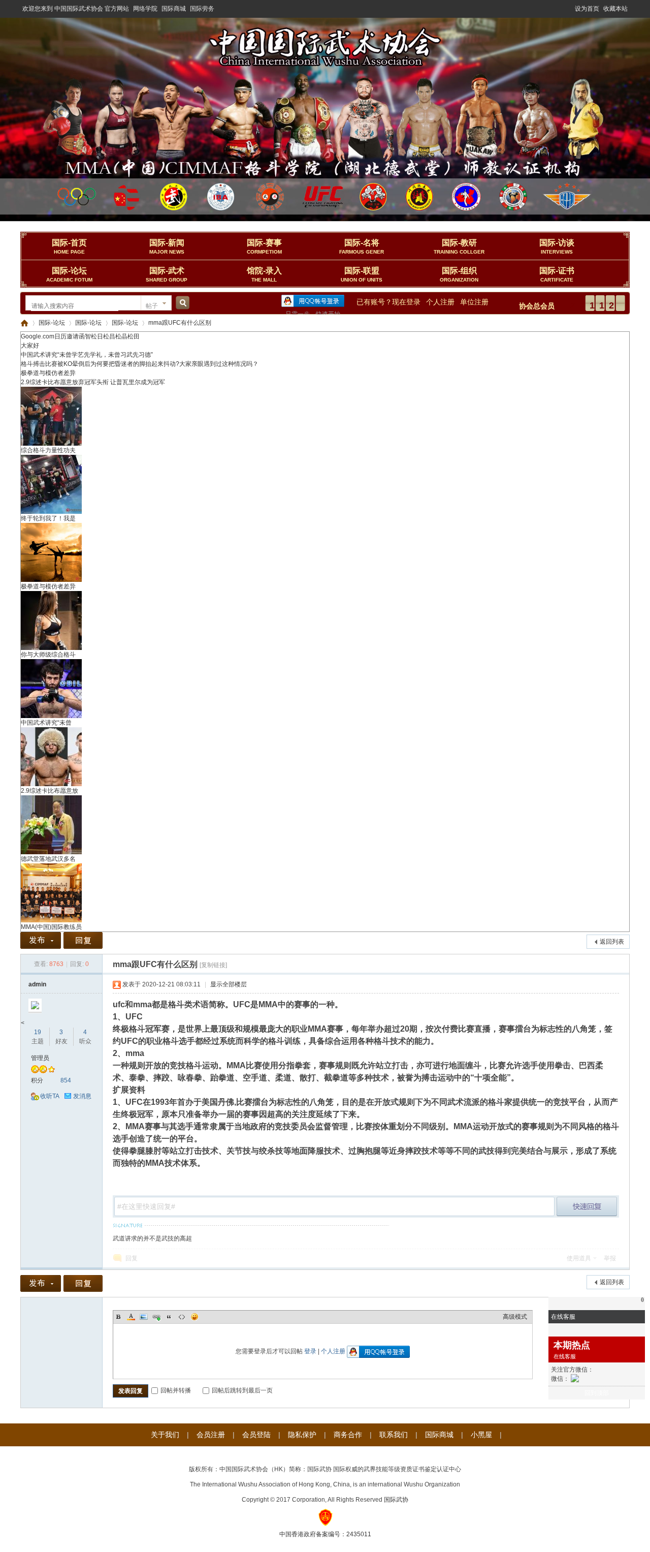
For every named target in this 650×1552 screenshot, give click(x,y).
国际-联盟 (361, 274)
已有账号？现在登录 (388, 302)
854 (65, 1080)
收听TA (49, 1096)
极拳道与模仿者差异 (48, 373)
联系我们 (393, 1435)
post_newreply (587, 1206)
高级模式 (515, 1316)
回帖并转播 (175, 1390)
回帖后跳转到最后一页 (242, 1390)
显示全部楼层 (228, 984)
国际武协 (396, 1499)
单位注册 (474, 302)
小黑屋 (481, 1435)
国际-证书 (556, 274)
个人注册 (440, 302)
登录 (310, 1351)
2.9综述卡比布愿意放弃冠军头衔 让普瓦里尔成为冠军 (93, 382)
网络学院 (145, 8)
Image (144, 1317)
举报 (610, 1258)
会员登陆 (256, 1435)
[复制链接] (213, 965)
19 (37, 1032)
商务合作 (348, 1435)
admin (37, 984)
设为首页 (587, 8)
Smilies (194, 1317)
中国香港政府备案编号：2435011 (325, 1534)
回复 (131, 1258)
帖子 (152, 305)
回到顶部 (596, 1392)
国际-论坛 (69, 274)
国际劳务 (202, 8)
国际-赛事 (264, 246)
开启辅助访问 (570, 7)
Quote (169, 1317)
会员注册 (211, 1435)
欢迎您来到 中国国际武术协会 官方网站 (75, 8)
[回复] (83, 940)
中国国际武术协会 (24, 323)
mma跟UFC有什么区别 (179, 322)
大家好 (30, 345)
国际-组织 (459, 274)
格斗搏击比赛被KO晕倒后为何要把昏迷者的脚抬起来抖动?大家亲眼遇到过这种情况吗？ (139, 363)
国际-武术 (166, 274)
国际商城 (173, 8)
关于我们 (165, 1435)
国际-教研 (459, 246)
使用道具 (579, 1258)
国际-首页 (69, 246)
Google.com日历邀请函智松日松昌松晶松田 (80, 336)
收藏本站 (615, 8)
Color (131, 1317)
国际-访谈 (556, 246)
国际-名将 (361, 246)
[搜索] (181, 306)
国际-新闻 (166, 246)
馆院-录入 (264, 274)
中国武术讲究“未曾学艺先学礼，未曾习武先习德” (87, 354)
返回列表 (612, 941)
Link (156, 1317)
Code (182, 1317)
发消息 (82, 1096)
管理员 (40, 1058)
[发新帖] (40, 940)
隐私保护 (302, 1435)
